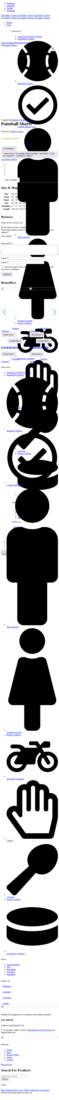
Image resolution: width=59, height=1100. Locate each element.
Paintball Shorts (22, 43)
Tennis (26, 1090)
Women (9, 1090)
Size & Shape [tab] (11, 180)
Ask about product (9, 159)
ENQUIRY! (8, 148)
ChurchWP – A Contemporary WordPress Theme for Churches (25, 1097)
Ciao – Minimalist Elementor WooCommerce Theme (42, 1097)
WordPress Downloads (4, 1097)
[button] (53, 48)
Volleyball (34, 1090)
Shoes (15, 1090)
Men (3, 1090)
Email (4, 262)
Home (3, 43)
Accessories (44, 1090)
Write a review (17, 131)
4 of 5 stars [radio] (14, 239)
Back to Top (6, 1064)
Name (4, 258)
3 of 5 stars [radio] (10, 239)
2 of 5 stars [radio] (6, 239)
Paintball (11, 43)
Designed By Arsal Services (39, 1030)
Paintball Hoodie (39, 347)
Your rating (6, 236)
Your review (7, 243)
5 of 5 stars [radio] (18, 239)
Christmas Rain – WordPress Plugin (8, 1097)
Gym (21, 1090)
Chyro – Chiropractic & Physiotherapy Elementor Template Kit (34, 1097)
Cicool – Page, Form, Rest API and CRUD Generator (50, 1097)
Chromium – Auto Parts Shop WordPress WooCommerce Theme (16, 1097)
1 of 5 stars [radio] (2, 239)
